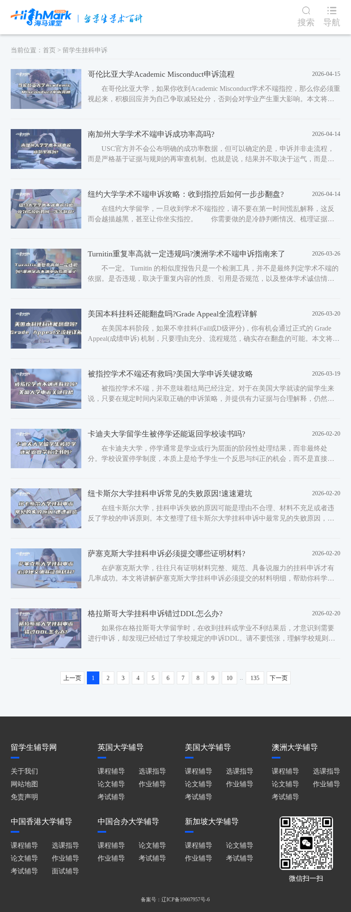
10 (229, 678)
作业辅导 (152, 784)
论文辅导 (111, 784)
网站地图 (24, 784)
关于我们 (24, 771)
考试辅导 (111, 797)
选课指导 (152, 771)
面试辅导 (65, 871)
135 (254, 678)
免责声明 (24, 797)
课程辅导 (111, 771)
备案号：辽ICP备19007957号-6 (175, 900)
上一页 (72, 678)
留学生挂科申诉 (84, 50)
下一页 (279, 678)
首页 (49, 50)
